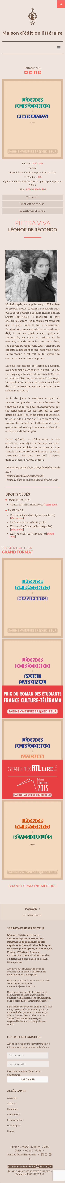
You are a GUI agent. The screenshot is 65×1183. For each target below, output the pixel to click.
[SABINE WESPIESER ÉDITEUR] (32, 23)
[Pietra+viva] (26, 72)
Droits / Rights (15, 1119)
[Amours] (32, 798)
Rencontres (13, 1114)
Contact (11, 1131)
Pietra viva (51, 504)
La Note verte (34, 915)
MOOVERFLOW (35, 1174)
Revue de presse (33, 204)
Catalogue (12, 1109)
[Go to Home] (30, 1167)
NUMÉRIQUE (46, 886)
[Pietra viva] (32, 158)
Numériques (14, 1125)
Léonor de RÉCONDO (32, 229)
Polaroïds (31, 908)
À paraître (12, 1097)
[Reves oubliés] (32, 878)
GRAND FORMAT (22, 886)
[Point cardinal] (32, 717)
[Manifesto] (32, 637)
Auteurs (11, 1103)
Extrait (33, 197)
